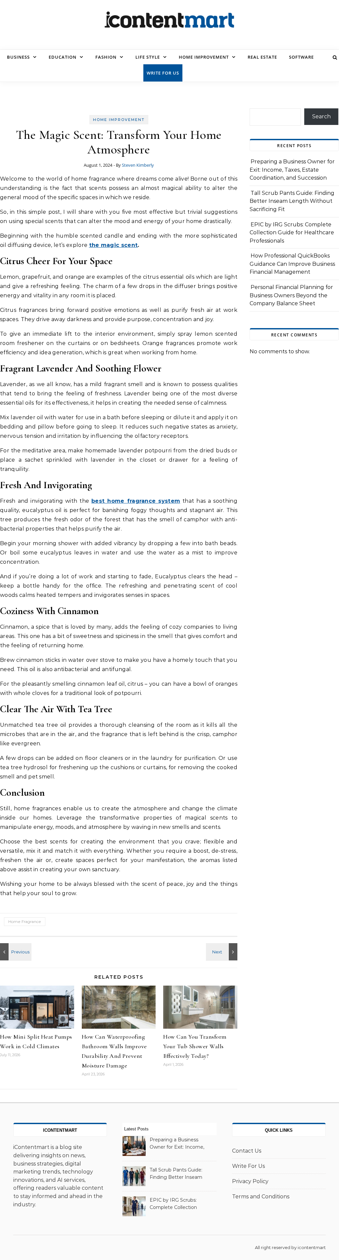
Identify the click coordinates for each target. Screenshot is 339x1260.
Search (321, 116)
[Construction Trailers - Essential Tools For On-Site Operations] (15, 951)
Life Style (147, 57)
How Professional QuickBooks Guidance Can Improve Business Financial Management (292, 264)
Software (301, 57)
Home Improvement (204, 57)
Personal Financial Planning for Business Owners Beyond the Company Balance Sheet (291, 295)
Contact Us (246, 1151)
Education (62, 57)
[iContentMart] (169, 22)
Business (18, 57)
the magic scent (113, 245)
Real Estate (262, 57)
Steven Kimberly (138, 165)
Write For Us (163, 73)
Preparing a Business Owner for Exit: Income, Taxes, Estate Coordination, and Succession (292, 169)
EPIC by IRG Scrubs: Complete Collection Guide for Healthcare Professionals (292, 232)
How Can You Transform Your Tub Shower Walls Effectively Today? (195, 1046)
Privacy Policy (250, 1181)
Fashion (106, 57)
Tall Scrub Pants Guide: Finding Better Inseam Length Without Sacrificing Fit (292, 201)
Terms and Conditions (260, 1196)
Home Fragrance (24, 921)
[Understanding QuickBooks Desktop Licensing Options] (222, 951)
